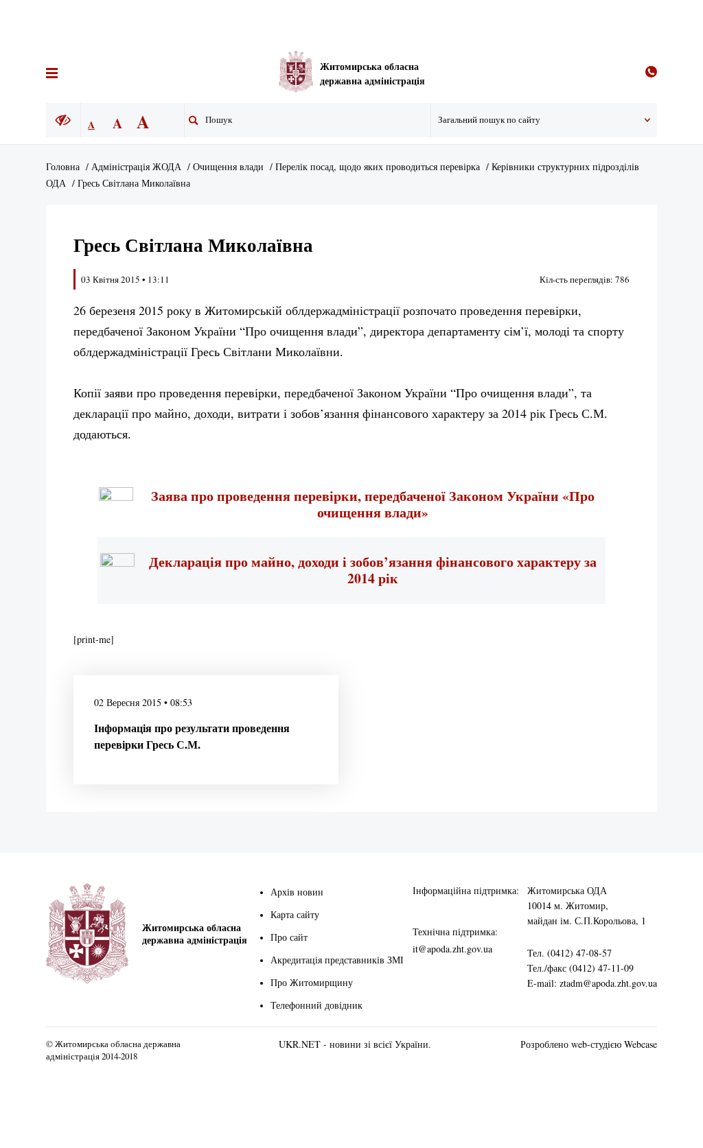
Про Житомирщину (311, 982)
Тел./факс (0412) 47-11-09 (580, 967)
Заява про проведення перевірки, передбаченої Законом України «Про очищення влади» (373, 504)
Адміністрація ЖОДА (136, 166)
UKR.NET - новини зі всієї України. (355, 1044)
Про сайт (289, 937)
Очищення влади (228, 166)
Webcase (640, 1044)
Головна (63, 166)
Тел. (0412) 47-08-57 (569, 952)
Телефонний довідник (316, 1004)
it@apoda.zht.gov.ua (452, 948)
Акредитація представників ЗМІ (337, 959)
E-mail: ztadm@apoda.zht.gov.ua (592, 982)
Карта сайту (294, 914)
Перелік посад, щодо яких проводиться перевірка (377, 166)
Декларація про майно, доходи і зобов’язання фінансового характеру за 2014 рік (373, 570)
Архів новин (296, 891)
